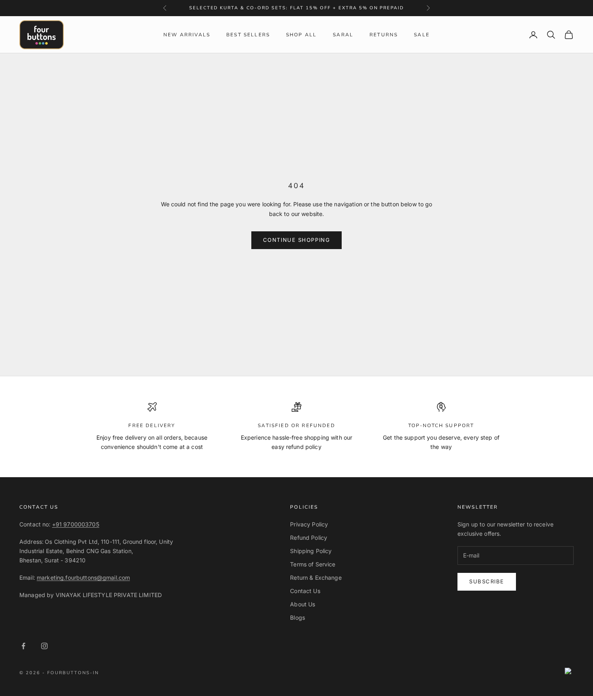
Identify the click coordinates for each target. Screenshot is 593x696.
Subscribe (486, 581)
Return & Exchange (315, 577)
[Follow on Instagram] (44, 646)
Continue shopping (296, 240)
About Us (302, 604)
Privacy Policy (309, 524)
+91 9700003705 (75, 524)
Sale (422, 34)
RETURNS (384, 34)
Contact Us (305, 590)
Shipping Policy (311, 550)
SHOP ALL (301, 34)
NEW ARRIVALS (186, 34)
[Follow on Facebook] (23, 646)
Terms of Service (312, 564)
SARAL (343, 34)
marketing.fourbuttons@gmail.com (83, 577)
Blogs (297, 617)
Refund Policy (308, 537)
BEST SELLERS (248, 34)
